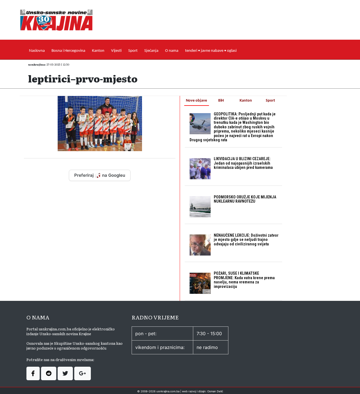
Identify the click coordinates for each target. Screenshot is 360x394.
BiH (221, 100)
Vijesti (116, 51)
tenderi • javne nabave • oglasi (211, 51)
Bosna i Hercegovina (68, 51)
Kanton (98, 51)
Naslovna (37, 51)
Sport (133, 51)
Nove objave (196, 100)
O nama (171, 51)
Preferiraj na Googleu (99, 175)
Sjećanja (151, 51)
